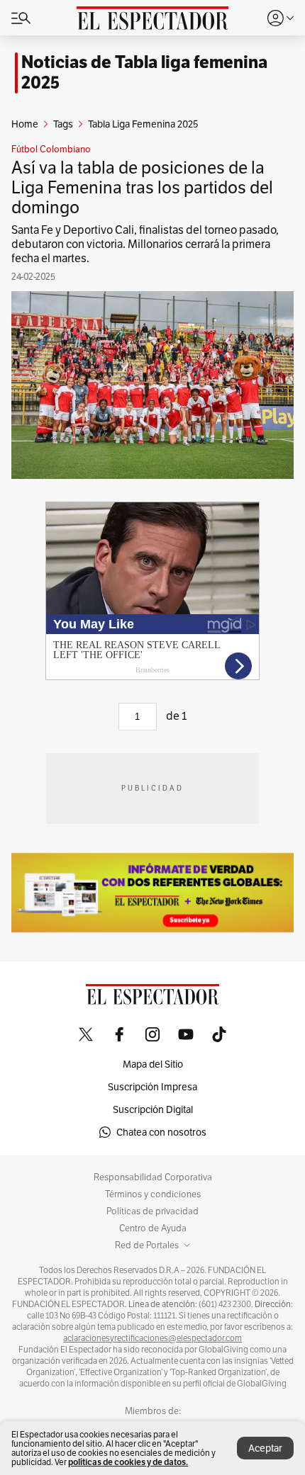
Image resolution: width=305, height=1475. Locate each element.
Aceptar (265, 1448)
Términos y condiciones (153, 1194)
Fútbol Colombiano (51, 149)
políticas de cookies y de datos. (128, 1462)
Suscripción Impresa (152, 1086)
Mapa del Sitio (153, 1064)
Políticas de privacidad (152, 1211)
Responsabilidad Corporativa (153, 1177)
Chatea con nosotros (161, 1132)
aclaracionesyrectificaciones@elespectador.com (152, 1338)
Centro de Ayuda (153, 1228)
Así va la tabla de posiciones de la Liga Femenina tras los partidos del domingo (142, 187)
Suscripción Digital (153, 1109)
